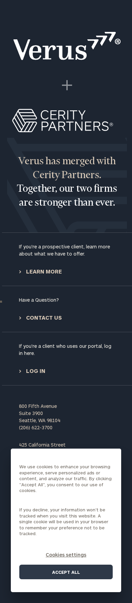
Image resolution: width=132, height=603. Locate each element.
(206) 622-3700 (35, 427)
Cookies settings (66, 555)
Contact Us (43, 317)
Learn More (43, 271)
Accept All (66, 572)
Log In (35, 371)
